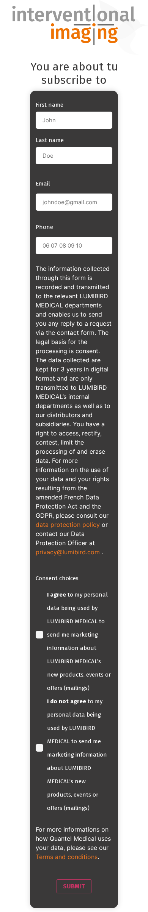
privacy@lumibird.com (69, 552)
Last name (50, 140)
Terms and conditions (67, 857)
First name (49, 104)
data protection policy (68, 524)
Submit (74, 886)
